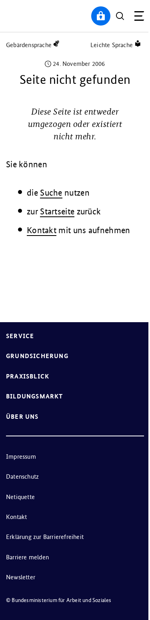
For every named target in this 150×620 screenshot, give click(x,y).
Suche (51, 193)
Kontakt (41, 230)
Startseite (57, 211)
